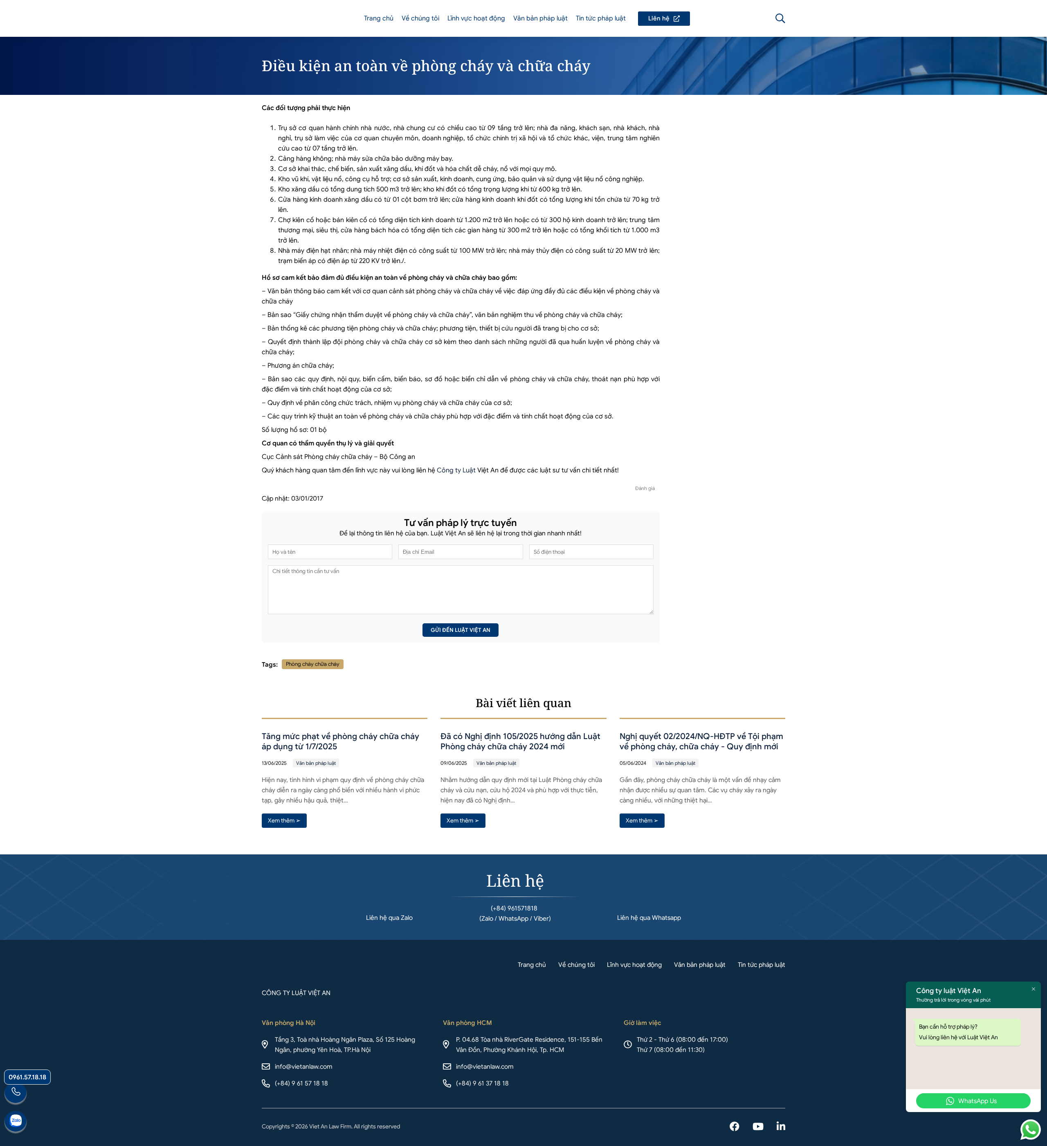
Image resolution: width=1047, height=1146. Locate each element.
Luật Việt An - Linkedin (781, 1127)
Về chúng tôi (420, 18)
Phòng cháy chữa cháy (312, 664)
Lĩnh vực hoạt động (476, 18)
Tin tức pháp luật (601, 18)
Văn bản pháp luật (540, 18)
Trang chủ (378, 18)
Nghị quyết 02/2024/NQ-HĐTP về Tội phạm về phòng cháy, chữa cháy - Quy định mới (701, 741)
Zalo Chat (15, 1122)
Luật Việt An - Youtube (758, 1127)
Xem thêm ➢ (284, 820)
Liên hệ (664, 18)
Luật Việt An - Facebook (734, 1127)
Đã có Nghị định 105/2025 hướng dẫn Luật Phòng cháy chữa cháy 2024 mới (520, 741)
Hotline (15, 1093)
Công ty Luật (456, 470)
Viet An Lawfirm (736, 18)
